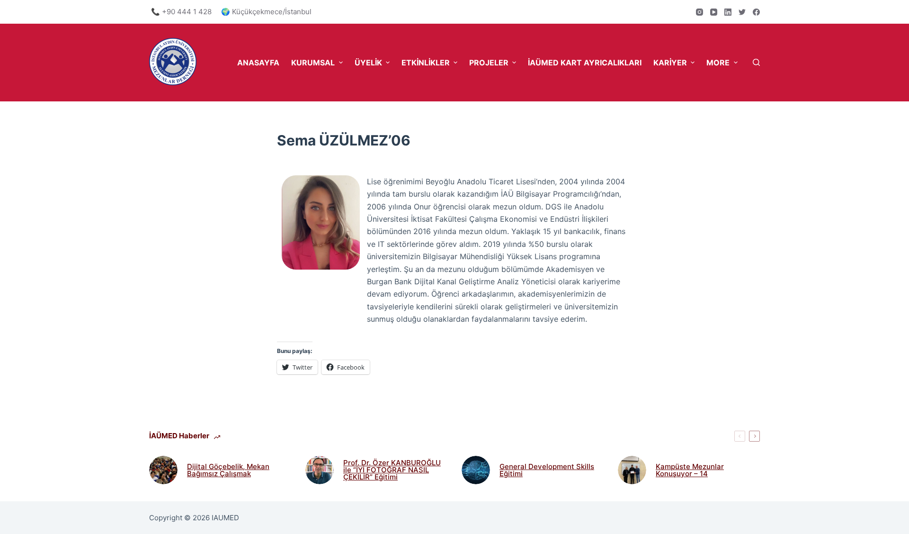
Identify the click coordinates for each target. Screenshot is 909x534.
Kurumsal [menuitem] (313, 62)
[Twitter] (742, 12)
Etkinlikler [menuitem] (425, 62)
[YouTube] (713, 12)
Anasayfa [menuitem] (258, 62)
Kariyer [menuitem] (670, 62)
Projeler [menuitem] (488, 62)
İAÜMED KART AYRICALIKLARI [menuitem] (585, 62)
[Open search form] (756, 62)
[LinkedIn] (727, 12)
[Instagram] (699, 12)
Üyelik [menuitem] (368, 62)
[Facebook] (756, 12)
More (718, 62)
